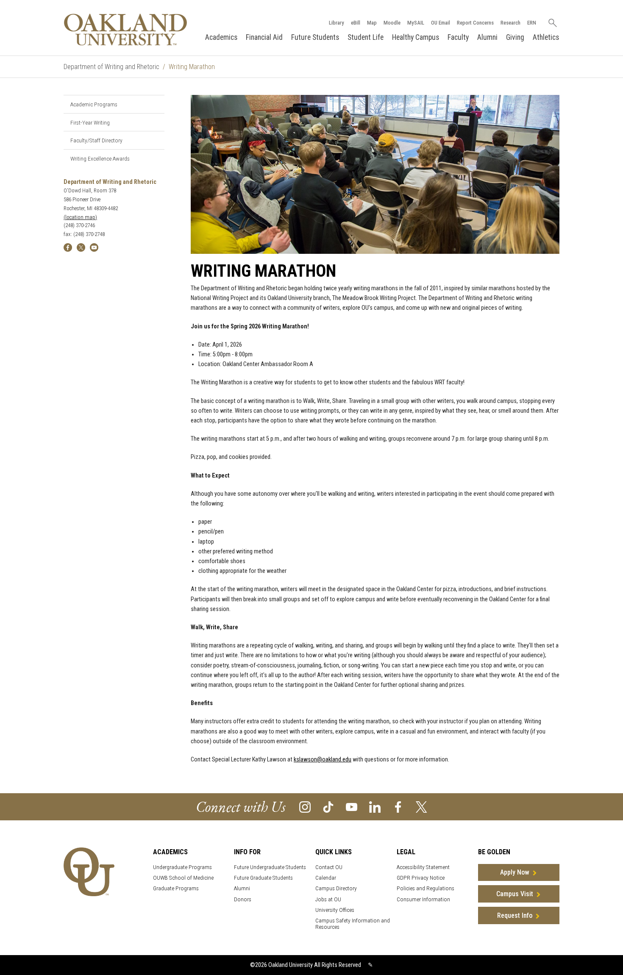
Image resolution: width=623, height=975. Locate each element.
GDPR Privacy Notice (421, 878)
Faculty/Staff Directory (96, 140)
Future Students (315, 37)
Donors (242, 899)
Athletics (546, 37)
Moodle (392, 22)
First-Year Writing (90, 122)
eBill (355, 22)
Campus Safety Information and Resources (352, 923)
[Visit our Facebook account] (398, 807)
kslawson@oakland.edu (322, 759)
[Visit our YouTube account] (351, 807)
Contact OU (328, 867)
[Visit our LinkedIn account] (375, 807)
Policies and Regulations (425, 888)
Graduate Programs (176, 888)
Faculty (458, 37)
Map (372, 22)
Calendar (325, 878)
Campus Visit (514, 894)
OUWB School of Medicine (183, 878)
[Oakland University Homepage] (125, 29)
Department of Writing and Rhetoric (111, 67)
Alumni (487, 37)
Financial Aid (264, 37)
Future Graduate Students (263, 878)
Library (336, 22)
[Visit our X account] (421, 807)
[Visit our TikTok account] (328, 807)
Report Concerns (475, 22)
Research (510, 22)
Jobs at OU (328, 899)
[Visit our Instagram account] (305, 807)
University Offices (334, 910)
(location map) (80, 217)
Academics (221, 37)
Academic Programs (93, 104)
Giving (515, 37)
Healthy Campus (415, 37)
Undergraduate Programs (182, 867)
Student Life (366, 37)
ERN (531, 22)
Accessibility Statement (423, 867)
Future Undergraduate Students (270, 867)
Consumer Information (423, 899)
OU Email (440, 22)
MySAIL (415, 22)
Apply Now (514, 872)
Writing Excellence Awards (100, 158)
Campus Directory (336, 888)
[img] (68, 247)
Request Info (514, 915)
